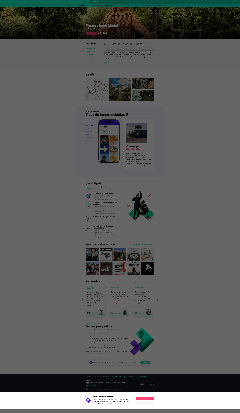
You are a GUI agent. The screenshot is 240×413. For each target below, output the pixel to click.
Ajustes (145, 402)
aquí (123, 403)
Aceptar (145, 398)
